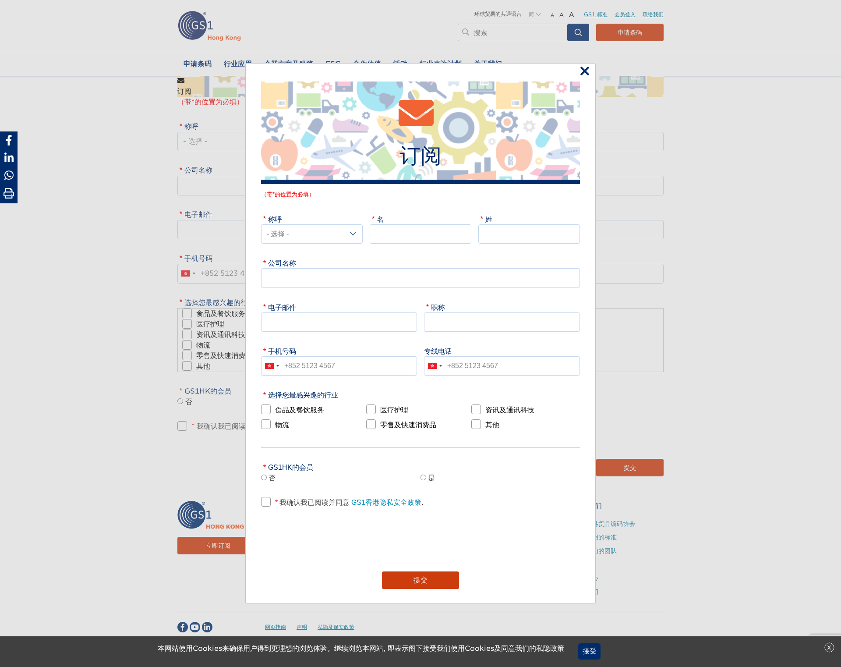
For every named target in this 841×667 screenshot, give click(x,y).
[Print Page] (9, 193)
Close (582, 71)
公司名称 (282, 262)
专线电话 (438, 351)
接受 (590, 651)
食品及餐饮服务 (299, 409)
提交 (420, 580)
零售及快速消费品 (408, 424)
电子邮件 (282, 307)
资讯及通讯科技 (509, 409)
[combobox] (271, 366)
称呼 (275, 219)
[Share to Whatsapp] (9, 175)
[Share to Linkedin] (9, 158)
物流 (282, 424)
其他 (492, 424)
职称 (438, 307)
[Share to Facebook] (9, 140)
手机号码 (282, 351)
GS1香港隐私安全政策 (385, 502)
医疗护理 (394, 409)
